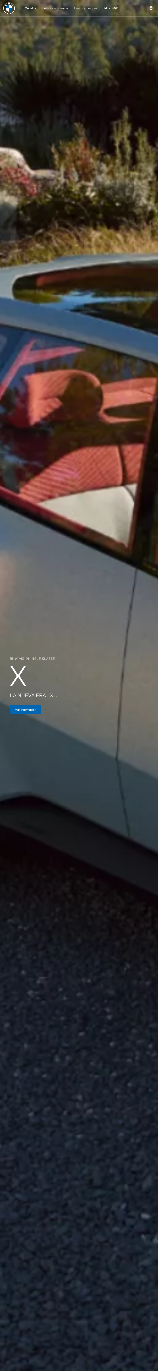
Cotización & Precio (55, 8)
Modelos (30, 8)
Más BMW (111, 8)
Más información (25, 710)
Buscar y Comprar (86, 8)
